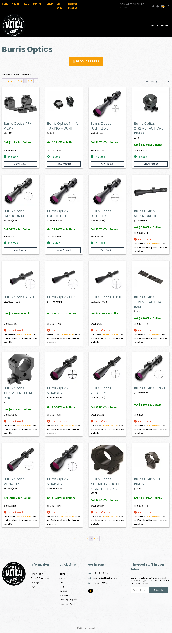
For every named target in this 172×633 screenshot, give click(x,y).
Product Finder (160, 25)
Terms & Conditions (40, 578)
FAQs (33, 586)
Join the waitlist (153, 243)
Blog (26, 3)
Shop (50, 3)
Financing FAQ (65, 604)
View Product (21, 164)
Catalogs (35, 582)
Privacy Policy (37, 573)
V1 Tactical (90, 628)
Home (5, 3)
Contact (38, 3)
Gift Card (59, 5)
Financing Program (68, 599)
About (15, 3)
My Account (64, 595)
